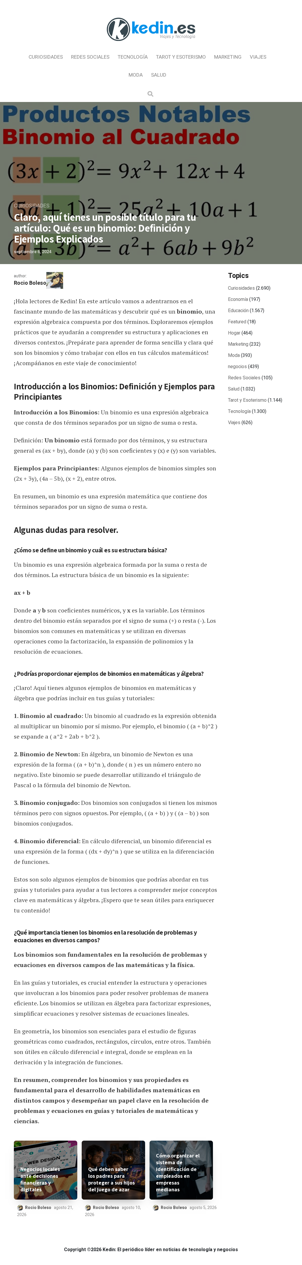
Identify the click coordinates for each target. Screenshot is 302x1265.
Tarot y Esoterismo (181, 57)
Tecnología (133, 57)
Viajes (258, 57)
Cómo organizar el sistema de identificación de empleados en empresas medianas (178, 1172)
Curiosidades (46, 57)
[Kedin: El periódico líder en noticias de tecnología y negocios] (151, 46)
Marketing (228, 57)
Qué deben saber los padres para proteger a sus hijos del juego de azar (111, 1179)
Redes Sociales (90, 57)
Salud (158, 75)
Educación (238, 310)
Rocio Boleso (30, 283)
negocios (237, 366)
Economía (238, 299)
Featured (237, 321)
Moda (136, 75)
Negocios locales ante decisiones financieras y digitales (40, 1179)
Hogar (234, 333)
